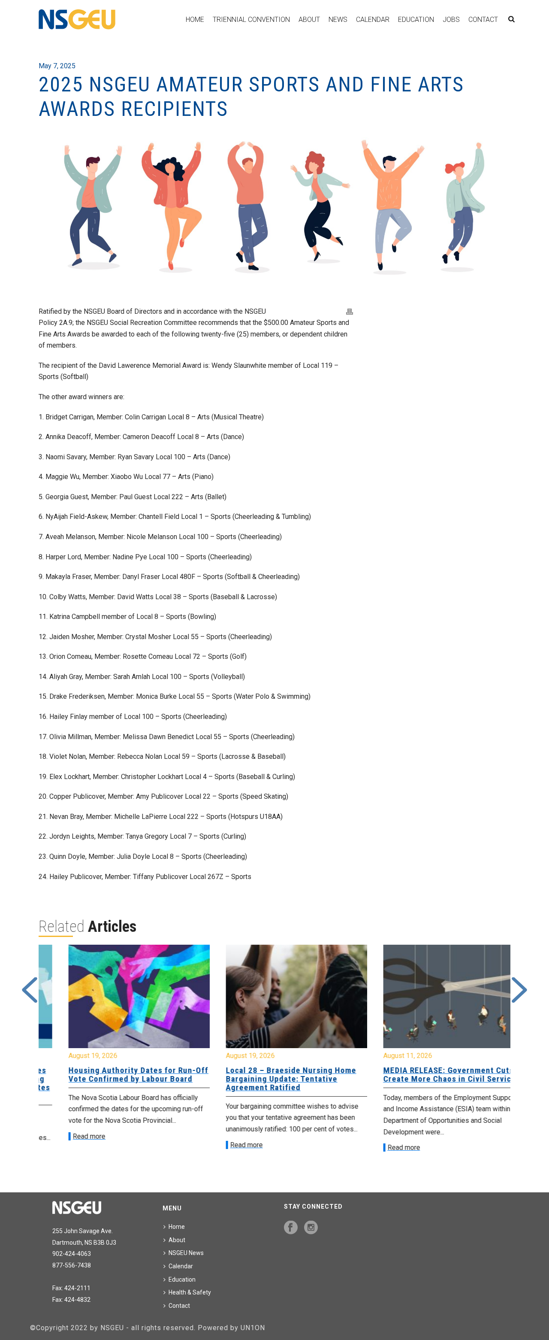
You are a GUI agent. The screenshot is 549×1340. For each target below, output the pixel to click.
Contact (483, 19)
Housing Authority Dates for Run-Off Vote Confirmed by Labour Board (117, 1074)
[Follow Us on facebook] (291, 1228)
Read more (67, 1136)
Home (195, 19)
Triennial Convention (251, 19)
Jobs (451, 19)
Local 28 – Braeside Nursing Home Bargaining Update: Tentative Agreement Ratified (269, 1078)
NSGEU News (186, 1252)
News (338, 19)
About (309, 19)
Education (416, 19)
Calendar (372, 19)
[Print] (349, 312)
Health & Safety (190, 1292)
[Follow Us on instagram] (311, 1228)
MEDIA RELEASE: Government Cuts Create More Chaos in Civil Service (427, 1074)
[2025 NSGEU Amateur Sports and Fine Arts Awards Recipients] (274, 207)
